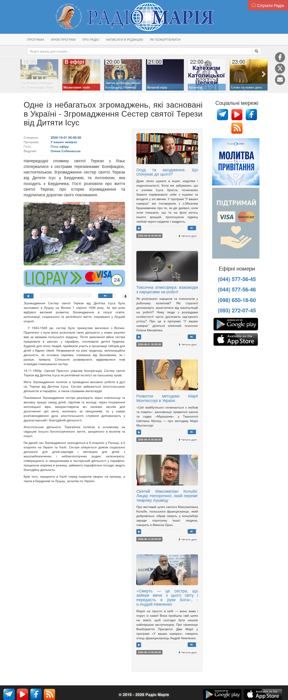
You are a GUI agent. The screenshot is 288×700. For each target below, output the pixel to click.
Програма (35, 39)
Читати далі (189, 236)
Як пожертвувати (165, 39)
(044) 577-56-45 (237, 279)
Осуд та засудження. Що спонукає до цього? (167, 172)
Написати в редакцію (124, 39)
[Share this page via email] (280, 80)
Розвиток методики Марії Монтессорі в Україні (167, 398)
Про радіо (90, 39)
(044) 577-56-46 (237, 289)
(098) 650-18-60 (237, 300)
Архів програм (63, 39)
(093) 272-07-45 (237, 310)
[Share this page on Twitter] (280, 68)
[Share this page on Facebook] (280, 57)
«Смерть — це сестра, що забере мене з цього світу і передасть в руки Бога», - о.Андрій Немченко (167, 597)
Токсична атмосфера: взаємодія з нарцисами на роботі (167, 289)
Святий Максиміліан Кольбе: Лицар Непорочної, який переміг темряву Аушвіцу (167, 495)
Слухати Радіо (270, 5)
